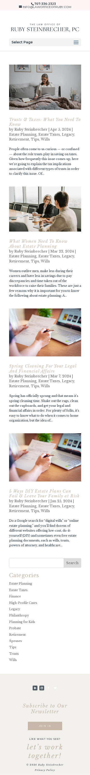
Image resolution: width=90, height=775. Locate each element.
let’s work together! (45, 751)
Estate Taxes (49, 134)
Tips (35, 139)
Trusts (14, 653)
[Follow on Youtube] (55, 688)
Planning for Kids (22, 622)
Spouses (15, 641)
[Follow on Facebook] (48, 688)
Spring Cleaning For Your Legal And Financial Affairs (43, 369)
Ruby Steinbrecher (31, 129)
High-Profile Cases (23, 603)
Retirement (19, 139)
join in (45, 726)
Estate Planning (22, 134)
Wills (45, 139)
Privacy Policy (45, 770)
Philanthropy (19, 615)
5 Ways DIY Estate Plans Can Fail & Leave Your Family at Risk (44, 494)
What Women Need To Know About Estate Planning (38, 244)
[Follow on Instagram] (41, 688)
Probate (15, 628)
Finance (15, 596)
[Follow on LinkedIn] (35, 688)
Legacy (68, 134)
